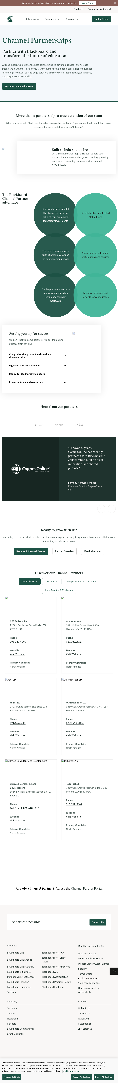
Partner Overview (64, 551)
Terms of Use (85, 973)
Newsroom (12, 1018)
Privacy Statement (87, 953)
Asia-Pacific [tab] (52, 581)
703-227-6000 (18, 641)
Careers (11, 1013)
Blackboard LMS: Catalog (20, 966)
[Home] (10, 19)
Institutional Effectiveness (21, 976)
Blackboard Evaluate (52, 987)
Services (11, 992)
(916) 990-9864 (75, 723)
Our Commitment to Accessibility (88, 990)
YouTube (82, 1013)
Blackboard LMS (15, 952)
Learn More (87, 3)
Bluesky (82, 1018)
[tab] (38, 425)
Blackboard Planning (18, 982)
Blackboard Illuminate (19, 971)
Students (78, 9)
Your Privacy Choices (89, 983)
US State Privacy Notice (90, 958)
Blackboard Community (19, 1028)
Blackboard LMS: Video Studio (53, 959)
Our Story (12, 1008)
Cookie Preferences (88, 978)
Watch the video (92, 551)
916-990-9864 (74, 804)
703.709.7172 (74, 641)
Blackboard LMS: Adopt (19, 959)
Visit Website (17, 654)
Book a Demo (101, 19)
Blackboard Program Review (56, 982)
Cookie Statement (71, 1071)
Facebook (83, 1023)
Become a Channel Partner (19, 86)
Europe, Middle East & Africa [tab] (81, 581)
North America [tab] (29, 581)
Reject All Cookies (103, 1077)
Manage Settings (12, 1077)
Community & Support (99, 9)
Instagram (83, 1028)
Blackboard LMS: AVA (52, 952)
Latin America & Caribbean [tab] (59, 590)
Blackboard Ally (49, 971)
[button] (37, 356)
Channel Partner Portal (86, 888)
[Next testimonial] (112, 509)
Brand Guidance (15, 1033)
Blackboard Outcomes (19, 987)
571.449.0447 (17, 723)
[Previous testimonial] (101, 509)
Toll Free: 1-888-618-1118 (24, 808)
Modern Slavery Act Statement (94, 963)
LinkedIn (82, 1008)
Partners (11, 1023)
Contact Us (98, 922)
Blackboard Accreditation (54, 976)
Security (82, 968)
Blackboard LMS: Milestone (55, 966)
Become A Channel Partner (31, 551)
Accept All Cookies (81, 1077)
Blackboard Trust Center (91, 946)
